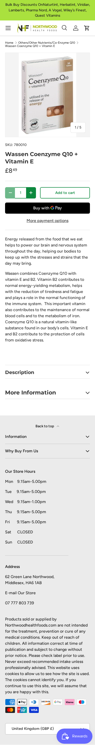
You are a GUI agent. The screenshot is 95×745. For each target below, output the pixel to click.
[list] (47, 95)
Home (9, 42)
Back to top (45, 426)
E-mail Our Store (20, 592)
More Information (30, 392)
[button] (86, 28)
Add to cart (65, 192)
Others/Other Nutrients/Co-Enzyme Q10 (46, 42)
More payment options (47, 220)
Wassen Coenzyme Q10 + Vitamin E (30, 45)
